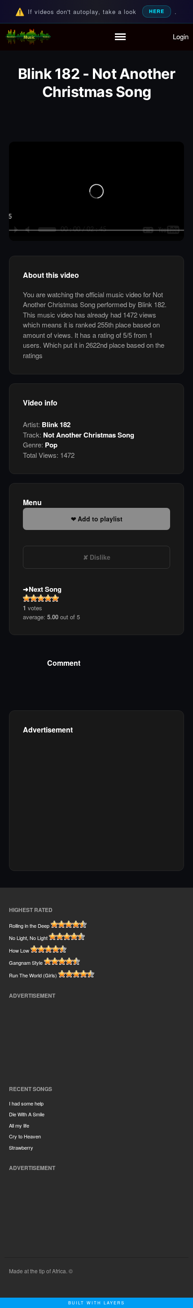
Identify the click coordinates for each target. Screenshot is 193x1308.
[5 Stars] (55, 598)
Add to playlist (100, 518)
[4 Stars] (48, 598)
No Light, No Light (28, 937)
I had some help (26, 1103)
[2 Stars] (33, 598)
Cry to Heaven (25, 1136)
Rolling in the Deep (29, 925)
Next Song (45, 589)
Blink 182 (56, 424)
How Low (19, 950)
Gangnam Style (26, 962)
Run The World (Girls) (33, 975)
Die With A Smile (26, 1114)
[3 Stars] (40, 598)
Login (181, 36)
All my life (19, 1125)
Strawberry (21, 1147)
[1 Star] (26, 598)
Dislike (100, 557)
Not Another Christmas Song (88, 435)
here (156, 11)
